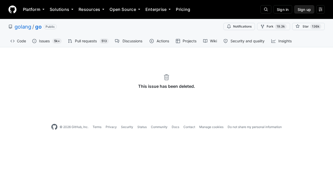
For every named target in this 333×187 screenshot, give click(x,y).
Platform (31, 9)
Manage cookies (211, 127)
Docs (175, 127)
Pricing (183, 9)
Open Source (123, 9)
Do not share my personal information (255, 127)
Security (127, 127)
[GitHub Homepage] (54, 127)
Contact (189, 127)
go (38, 27)
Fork (276, 26)
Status (142, 127)
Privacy (111, 127)
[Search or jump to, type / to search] (265, 9)
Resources (89, 9)
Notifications (242, 26)
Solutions (59, 9)
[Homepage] (12, 9)
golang (23, 27)
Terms (97, 127)
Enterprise (155, 9)
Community (159, 127)
